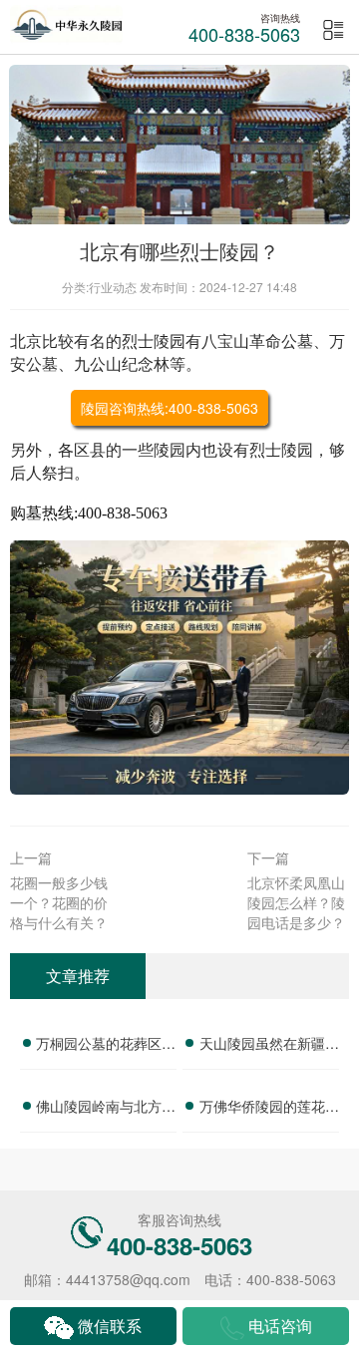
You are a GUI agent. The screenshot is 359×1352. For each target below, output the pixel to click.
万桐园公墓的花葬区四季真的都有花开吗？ (106, 1046)
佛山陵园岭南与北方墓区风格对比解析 (106, 1109)
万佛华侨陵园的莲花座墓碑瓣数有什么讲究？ (269, 1109)
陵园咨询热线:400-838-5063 (169, 408)
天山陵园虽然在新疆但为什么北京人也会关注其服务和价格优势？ (269, 1046)
